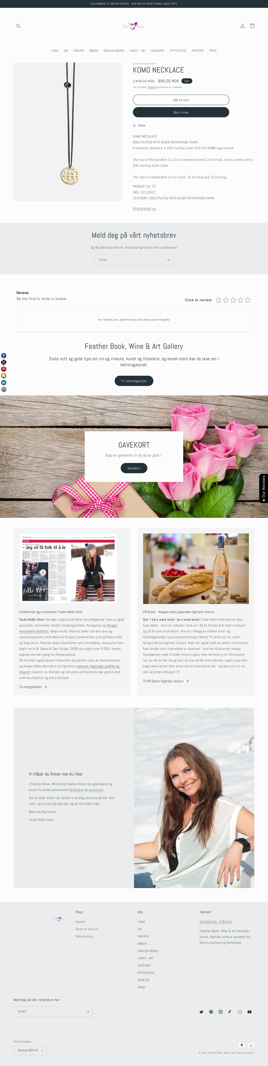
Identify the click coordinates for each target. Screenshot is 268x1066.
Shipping (152, 87)
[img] (141, 209)
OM (139, 929)
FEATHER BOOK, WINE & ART (222, 1052)
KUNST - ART (146, 958)
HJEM (141, 922)
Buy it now (181, 112)
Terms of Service (87, 929)
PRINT (141, 987)
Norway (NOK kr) (28, 1050)
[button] (18, 26)
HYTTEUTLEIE (146, 973)
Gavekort (134, 468)
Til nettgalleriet (30, 687)
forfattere (76, 790)
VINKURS (143, 936)
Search (80, 922)
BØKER (142, 944)
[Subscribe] (168, 260)
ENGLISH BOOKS (148, 951)
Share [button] (141, 125)
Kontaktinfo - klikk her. (216, 921)
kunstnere (96, 790)
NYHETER (143, 980)
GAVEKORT (144, 965)
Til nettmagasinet (134, 381)
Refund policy (85, 936)
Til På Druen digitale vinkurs (163, 681)
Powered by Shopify (245, 1052)
